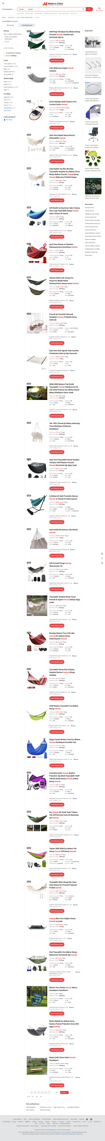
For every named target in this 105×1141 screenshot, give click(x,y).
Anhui (7, 100)
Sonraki (63, 1092)
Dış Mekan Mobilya (73, 1107)
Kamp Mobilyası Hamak (92, 233)
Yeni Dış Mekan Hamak (92, 246)
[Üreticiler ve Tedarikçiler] (52, 4)
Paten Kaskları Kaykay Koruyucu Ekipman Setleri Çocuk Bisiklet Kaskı (93, 171)
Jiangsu (8, 102)
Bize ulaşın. (9, 120)
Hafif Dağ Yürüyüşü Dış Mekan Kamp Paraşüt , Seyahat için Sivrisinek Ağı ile (64, 34)
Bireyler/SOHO (9, 72)
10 (32, 1096)
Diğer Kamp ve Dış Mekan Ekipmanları (60, 1107)
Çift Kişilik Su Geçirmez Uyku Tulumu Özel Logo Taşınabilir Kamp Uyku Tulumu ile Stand (64, 211)
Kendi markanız (11, 87)
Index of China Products (64, 1126)
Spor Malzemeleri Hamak (93, 236)
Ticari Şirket (10, 64)
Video (28, 31)
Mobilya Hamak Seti (91, 252)
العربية (90, 1121)
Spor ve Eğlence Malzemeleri (13, 34)
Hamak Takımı (39, 13)
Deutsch (54, 1121)
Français (40, 1121)
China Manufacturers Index (48, 1126)
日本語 (34, 1121)
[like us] (87, 1119)
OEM (7, 82)
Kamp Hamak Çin (90, 230)
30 (36, 1096)
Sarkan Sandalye (90, 239)
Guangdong (9, 108)
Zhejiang (9, 97)
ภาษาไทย (42, 1123)
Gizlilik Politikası (46, 1119)
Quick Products (34, 1126)
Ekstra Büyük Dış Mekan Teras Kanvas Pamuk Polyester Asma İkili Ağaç (64, 1024)
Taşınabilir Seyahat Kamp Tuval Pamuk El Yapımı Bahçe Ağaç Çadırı (64, 599)
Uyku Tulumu (30, 1110)
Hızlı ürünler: (20, 13)
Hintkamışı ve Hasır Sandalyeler (46, 1107)
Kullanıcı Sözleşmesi (34, 1119)
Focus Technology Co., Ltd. (52, 1130)
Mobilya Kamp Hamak (50, 13)
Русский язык (76, 1121)
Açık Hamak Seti (90, 243)
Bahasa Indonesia (65, 1123)
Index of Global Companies (81, 1126)
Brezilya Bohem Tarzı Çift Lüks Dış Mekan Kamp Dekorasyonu (62, 636)
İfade (25, 1119)
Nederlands (97, 1121)
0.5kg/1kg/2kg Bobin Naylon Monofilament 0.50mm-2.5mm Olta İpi (92, 101)
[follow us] (91, 1119)
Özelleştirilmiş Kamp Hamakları (95, 223)
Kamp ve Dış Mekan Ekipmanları (11, 38)
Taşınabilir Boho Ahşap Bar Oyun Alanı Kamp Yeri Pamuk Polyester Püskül (63, 885)
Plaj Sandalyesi (31, 1107)
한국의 (84, 1121)
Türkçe (48, 1123)
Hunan (8, 105)
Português (61, 1121)
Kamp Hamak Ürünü (91, 227)
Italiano (68, 1121)
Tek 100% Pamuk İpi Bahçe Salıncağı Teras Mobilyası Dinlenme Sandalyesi (64, 426)
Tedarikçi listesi (27, 25)
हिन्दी (36, 1123)
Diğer (7, 69)
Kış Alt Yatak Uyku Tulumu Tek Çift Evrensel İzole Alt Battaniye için (64, 815)
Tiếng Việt (55, 1123)
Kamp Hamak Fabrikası (92, 220)
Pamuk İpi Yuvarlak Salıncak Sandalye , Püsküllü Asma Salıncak (63, 317)
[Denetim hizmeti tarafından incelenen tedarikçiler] (13, 53)
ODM (7, 84)
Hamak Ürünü (29, 13)
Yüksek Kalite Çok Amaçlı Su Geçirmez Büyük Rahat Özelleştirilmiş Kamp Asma (64, 281)
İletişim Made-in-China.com (60, 1119)
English (14, 1121)
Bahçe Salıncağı (45, 1110)
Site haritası (74, 1119)
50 (41, 1096)
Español (47, 1121)
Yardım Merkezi (17, 1119)
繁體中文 (27, 1121)
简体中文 (20, 1121)
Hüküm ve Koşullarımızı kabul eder (65, 1134)
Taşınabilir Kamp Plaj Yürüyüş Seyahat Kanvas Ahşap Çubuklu (62, 672)
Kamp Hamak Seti (64, 13)
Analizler (81, 1119)
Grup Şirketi (8, 74)
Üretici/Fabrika (11, 66)
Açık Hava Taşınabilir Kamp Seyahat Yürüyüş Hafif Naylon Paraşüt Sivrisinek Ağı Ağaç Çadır (64, 462)
